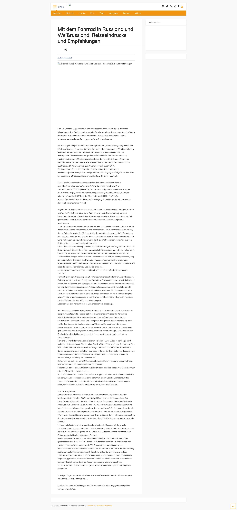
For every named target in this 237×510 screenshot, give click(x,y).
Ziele (92, 13)
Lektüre (82, 13)
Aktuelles (57, 13)
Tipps (101, 13)
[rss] (171, 6)
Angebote (113, 13)
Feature (126, 13)
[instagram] (175, 6)
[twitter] (167, 6)
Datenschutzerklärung (104, 505)
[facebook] (178, 6)
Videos (138, 13)
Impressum (91, 505)
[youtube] (163, 6)
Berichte (70, 13)
